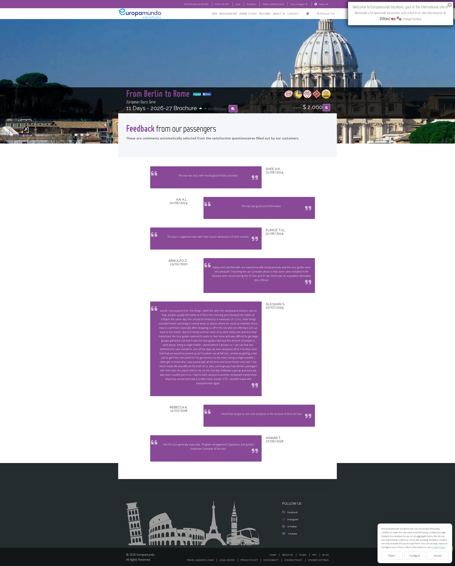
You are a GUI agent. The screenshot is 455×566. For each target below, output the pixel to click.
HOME (272, 554)
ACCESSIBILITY (271, 560)
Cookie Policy (438, 547)
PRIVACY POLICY (249, 560)
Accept (438, 555)
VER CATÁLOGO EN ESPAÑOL (196, 4)
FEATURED (265, 13)
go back (198, 94)
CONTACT (293, 13)
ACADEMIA (251, 4)
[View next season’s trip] (200, 108)
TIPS (314, 554)
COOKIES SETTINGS (318, 560)
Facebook (292, 512)
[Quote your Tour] (326, 107)
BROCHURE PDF (228, 13)
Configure (414, 555)
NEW (214, 13)
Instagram (292, 519)
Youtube (292, 533)
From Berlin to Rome (159, 93)
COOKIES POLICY (293, 560)
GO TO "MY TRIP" (222, 4)
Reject (392, 555)
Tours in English (297, 4)
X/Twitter (292, 526)
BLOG (237, 4)
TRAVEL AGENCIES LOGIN (273, 4)
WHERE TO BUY (248, 13)
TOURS (302, 554)
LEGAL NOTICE (227, 560)
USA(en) (321, 4)
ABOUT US (279, 13)
